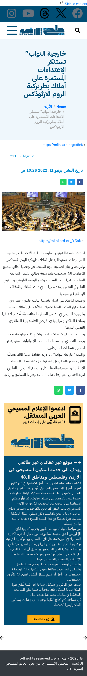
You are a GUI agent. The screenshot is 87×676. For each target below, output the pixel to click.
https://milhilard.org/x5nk (62, 145)
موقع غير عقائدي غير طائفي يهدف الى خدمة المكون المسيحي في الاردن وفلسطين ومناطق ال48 (45, 470)
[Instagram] (11, 13)
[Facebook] (77, 13)
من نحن (34, 663)
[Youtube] (28, 13)
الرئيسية (77, 663)
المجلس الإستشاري (55, 663)
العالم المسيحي (16, 663)
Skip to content (75, 4)
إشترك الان (75, 668)
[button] (43, 469)
